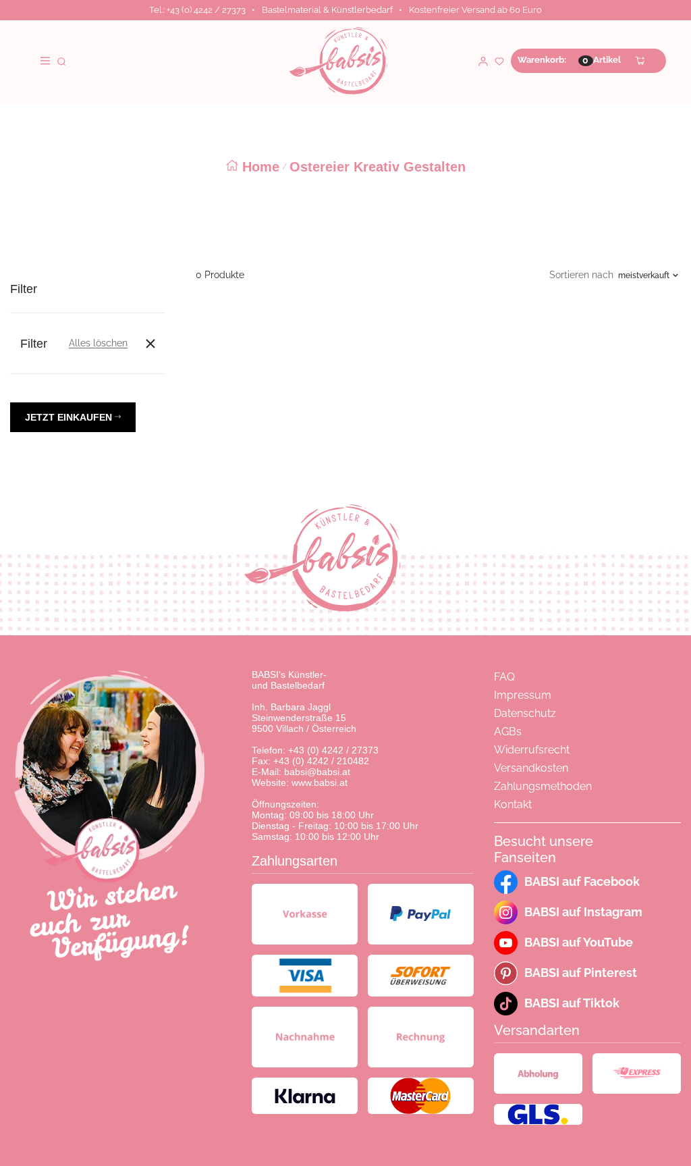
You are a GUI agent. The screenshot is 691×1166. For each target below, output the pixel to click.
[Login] (483, 60)
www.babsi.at (320, 782)
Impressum (522, 695)
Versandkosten (531, 768)
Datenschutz (525, 713)
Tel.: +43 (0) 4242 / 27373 (197, 10)
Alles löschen (98, 343)
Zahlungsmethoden (543, 786)
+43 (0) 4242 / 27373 (333, 750)
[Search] (61, 60)
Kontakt (513, 804)
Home (260, 166)
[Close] (150, 343)
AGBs (508, 731)
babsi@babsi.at (317, 771)
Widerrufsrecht (532, 749)
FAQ (504, 676)
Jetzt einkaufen (70, 417)
